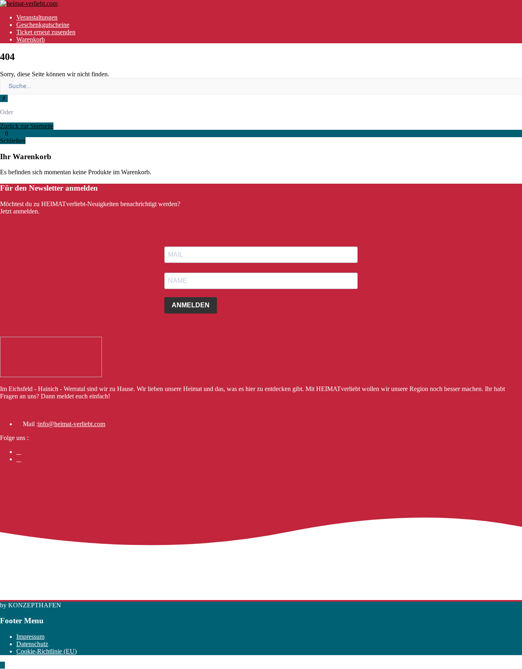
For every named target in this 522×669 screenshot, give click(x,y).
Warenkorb (30, 39)
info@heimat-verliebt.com (71, 423)
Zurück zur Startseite (26, 125)
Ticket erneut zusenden (45, 32)
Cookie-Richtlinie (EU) (46, 651)
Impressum (30, 636)
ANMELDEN (191, 305)
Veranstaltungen (37, 17)
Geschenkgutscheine (42, 24)
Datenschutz (32, 643)
